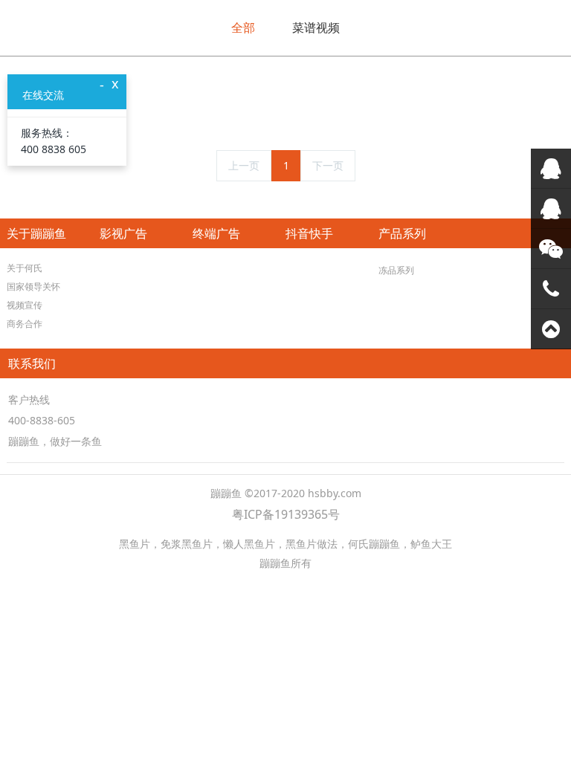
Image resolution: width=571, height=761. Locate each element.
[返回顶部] (551, 329)
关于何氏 (24, 268)
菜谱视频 (316, 27)
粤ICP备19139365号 (286, 514)
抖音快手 (309, 233)
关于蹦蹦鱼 (36, 233)
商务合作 (24, 323)
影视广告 (123, 233)
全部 (243, 27)
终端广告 (216, 233)
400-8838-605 (41, 420)
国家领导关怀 (33, 286)
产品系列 (402, 233)
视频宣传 (24, 305)
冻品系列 (396, 270)
